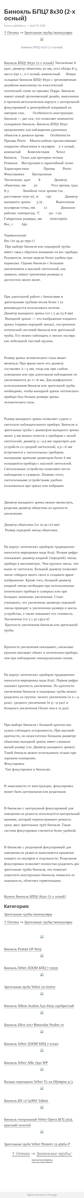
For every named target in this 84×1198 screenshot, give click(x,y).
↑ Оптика (11, 32)
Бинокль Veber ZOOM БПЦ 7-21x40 (31, 1044)
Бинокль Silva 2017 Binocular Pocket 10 (34, 1025)
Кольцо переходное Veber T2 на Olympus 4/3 (38, 1081)
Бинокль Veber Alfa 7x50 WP (26, 1062)
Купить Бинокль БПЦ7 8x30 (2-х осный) (35, 896)
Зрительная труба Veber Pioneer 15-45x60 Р (37, 1144)
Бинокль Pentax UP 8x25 (22, 949)
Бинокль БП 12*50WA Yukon (26, 1100)
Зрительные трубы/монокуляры (48, 32)
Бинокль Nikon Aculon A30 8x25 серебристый (39, 1006)
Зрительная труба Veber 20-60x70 (29, 987)
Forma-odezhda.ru (15, 25)
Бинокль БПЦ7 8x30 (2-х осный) (29, 63)
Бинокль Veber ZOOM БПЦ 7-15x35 (31, 968)
